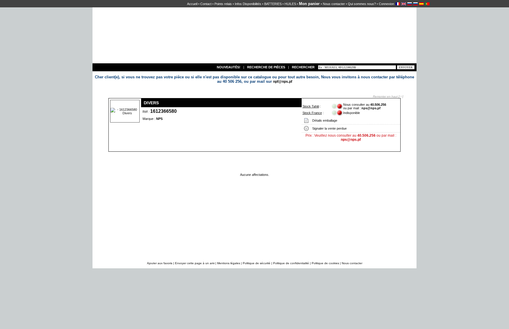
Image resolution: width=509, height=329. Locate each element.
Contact (205, 4)
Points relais (223, 4)
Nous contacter (334, 4)
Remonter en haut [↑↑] (388, 96)
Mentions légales (228, 263)
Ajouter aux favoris (160, 263)
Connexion (386, 4)
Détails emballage (324, 120)
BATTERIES (273, 4)
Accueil (192, 4)
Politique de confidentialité (291, 263)
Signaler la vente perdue (329, 128)
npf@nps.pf (282, 82)
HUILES (290, 4)
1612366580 (163, 111)
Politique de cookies (325, 263)
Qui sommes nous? (362, 4)
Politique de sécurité (256, 263)
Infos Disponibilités (248, 4)
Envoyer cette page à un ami (195, 263)
